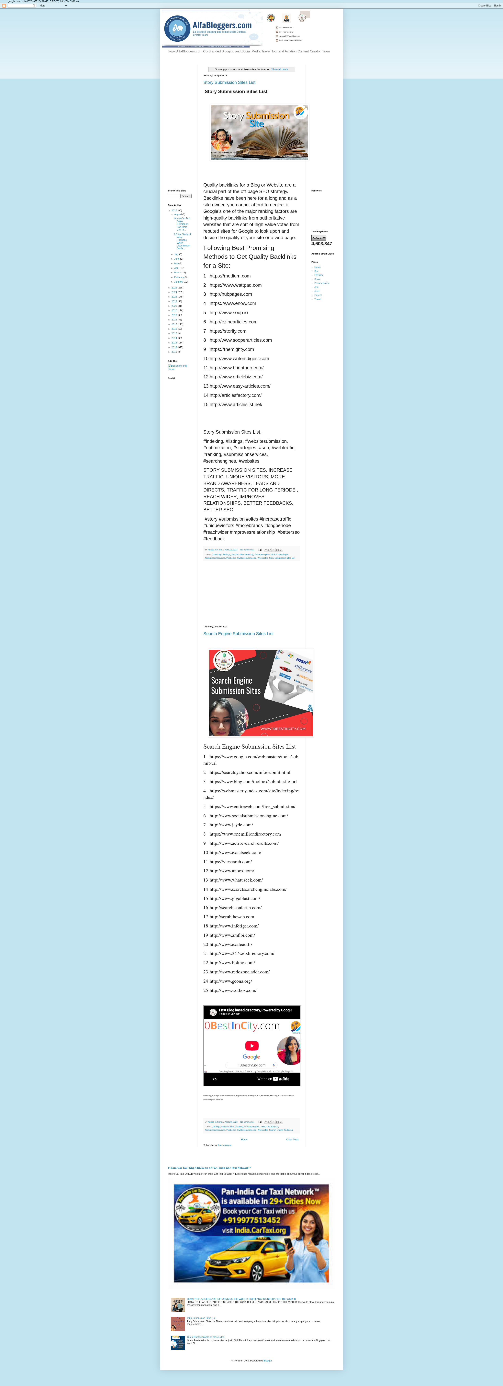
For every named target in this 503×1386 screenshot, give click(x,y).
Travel (317, 299)
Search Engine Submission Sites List (238, 633)
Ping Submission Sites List (201, 1318)
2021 (175, 306)
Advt (316, 291)
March (178, 272)
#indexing (216, 554)
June (177, 258)
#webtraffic (263, 558)
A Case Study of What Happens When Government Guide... (182, 241)
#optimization (237, 554)
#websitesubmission (246, 558)
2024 (175, 292)
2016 (175, 329)
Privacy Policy (321, 283)
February (179, 277)
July (176, 254)
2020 (175, 310)
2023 (175, 296)
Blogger (267, 1360)
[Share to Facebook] (277, 550)
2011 (175, 352)
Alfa (316, 287)
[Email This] (266, 550)
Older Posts (292, 1139)
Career (318, 295)
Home (244, 1139)
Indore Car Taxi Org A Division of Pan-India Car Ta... (182, 224)
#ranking (249, 554)
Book (317, 279)
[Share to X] (273, 550)
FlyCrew (318, 275)
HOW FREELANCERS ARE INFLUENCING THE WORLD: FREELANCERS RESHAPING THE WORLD (241, 1299)
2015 (175, 333)
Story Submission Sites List (229, 82)
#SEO (274, 554)
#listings (226, 554)
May (176, 263)
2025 (175, 287)
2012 (175, 347)
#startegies (283, 554)
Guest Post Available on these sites (205, 1337)
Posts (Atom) (224, 1145)
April (177, 268)
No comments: (247, 549)
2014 (175, 338)
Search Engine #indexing (281, 1130)
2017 (175, 324)
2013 (175, 342)
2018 (175, 319)
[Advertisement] (251, 593)
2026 (175, 210)
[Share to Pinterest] (281, 550)
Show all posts (279, 69)
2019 (175, 315)
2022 (175, 301)
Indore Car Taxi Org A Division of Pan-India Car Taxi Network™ (209, 1167)
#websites (231, 558)
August (178, 214)
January (179, 281)
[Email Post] (259, 549)
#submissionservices (215, 558)
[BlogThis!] (270, 550)
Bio (316, 271)
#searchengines (262, 554)
